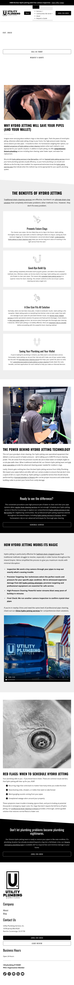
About (5, 910)
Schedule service (37, 525)
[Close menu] (35, 7)
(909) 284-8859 (63, 13)
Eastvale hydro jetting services (55, 159)
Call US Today (37, 52)
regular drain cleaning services (26, 507)
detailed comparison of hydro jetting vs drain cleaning (22, 146)
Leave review (37, 943)
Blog (5, 913)
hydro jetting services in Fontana (49, 515)
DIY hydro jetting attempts (30, 583)
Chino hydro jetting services (28, 611)
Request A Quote (37, 57)
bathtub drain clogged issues (48, 554)
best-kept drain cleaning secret (29, 359)
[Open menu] (27, 13)
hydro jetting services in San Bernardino (25, 159)
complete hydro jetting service (51, 276)
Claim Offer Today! (58, 3)
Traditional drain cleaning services (18, 199)
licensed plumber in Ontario (25, 477)
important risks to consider (57, 323)
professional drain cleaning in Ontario (25, 809)
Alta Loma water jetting (16, 320)
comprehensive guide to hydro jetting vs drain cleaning (31, 362)
